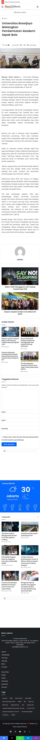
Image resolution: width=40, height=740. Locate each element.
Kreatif (3, 675)
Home (5, 18)
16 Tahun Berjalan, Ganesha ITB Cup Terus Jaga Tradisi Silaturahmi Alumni (29, 366)
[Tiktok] (29, 731)
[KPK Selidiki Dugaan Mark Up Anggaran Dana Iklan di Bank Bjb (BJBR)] (10, 550)
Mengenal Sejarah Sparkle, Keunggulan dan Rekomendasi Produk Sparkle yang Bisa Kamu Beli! (28, 587)
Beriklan (32, 723)
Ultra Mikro (6, 715)
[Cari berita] (38, 7)
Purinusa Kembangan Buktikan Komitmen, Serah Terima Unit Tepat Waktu (9, 586)
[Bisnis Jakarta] (12, 6)
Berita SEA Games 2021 (9, 701)
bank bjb (5, 698)
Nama (4, 412)
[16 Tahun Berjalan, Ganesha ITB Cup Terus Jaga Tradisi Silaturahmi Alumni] (29, 357)
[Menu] (2, 7)
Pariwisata (4, 681)
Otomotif (4, 687)
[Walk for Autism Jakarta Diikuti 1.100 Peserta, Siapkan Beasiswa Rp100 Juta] (10, 332)
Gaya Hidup (5, 672)
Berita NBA (28, 698)
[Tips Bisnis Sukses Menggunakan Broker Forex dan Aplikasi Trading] (10, 527)
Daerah (3, 652)
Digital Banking (15, 705)
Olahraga (4, 661)
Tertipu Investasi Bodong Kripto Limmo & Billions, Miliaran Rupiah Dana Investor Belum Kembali (29, 561)
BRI (25, 701)
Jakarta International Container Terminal (13, 708)
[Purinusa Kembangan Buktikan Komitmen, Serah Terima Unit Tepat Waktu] (10, 576)
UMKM (13, 715)
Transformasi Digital (27, 711)
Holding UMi (30, 705)
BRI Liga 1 (31, 701)
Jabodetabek (5, 655)
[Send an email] (8, 45)
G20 (23, 705)
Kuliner (3, 678)
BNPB (19, 701)
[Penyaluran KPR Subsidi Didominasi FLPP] (29, 526)
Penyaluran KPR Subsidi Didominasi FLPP (29, 535)
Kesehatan (4, 684)
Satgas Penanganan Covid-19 (11, 711)
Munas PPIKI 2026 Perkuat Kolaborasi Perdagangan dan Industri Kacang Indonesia (28, 342)
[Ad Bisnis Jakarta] (20, 12)
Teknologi (4, 658)
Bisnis (3, 664)
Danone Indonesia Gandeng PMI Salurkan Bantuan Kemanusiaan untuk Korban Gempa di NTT (10, 356)
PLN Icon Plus (31, 708)
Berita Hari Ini (19, 698)
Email (4, 420)
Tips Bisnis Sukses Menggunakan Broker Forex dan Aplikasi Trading (9, 537)
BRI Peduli (5, 705)
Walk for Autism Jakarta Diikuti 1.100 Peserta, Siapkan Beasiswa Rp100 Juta (10, 341)
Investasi (4, 667)
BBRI (11, 698)
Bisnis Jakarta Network (20, 726)
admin (6, 45)
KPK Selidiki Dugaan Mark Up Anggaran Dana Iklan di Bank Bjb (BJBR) (9, 560)
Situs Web (5, 428)
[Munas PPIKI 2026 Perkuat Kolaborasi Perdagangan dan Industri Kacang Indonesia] (29, 332)
